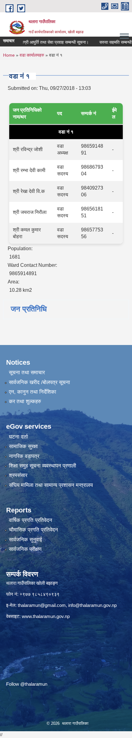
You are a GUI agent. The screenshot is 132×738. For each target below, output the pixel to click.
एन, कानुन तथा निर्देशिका (32, 392)
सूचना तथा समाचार (27, 372)
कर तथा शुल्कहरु (25, 401)
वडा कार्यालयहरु (32, 55)
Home (9, 55)
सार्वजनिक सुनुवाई (25, 540)
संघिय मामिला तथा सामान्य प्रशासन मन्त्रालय (51, 485)
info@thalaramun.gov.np (92, 605)
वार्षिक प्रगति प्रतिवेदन (30, 520)
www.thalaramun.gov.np (46, 616)
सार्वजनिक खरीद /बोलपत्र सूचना (39, 382)
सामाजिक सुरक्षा (23, 446)
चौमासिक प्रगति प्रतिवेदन (33, 530)
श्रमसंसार (18, 475)
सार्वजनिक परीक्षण (25, 549)
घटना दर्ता (18, 437)
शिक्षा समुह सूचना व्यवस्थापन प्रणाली (42, 466)
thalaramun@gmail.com (42, 605)
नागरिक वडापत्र (24, 456)
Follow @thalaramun (26, 684)
